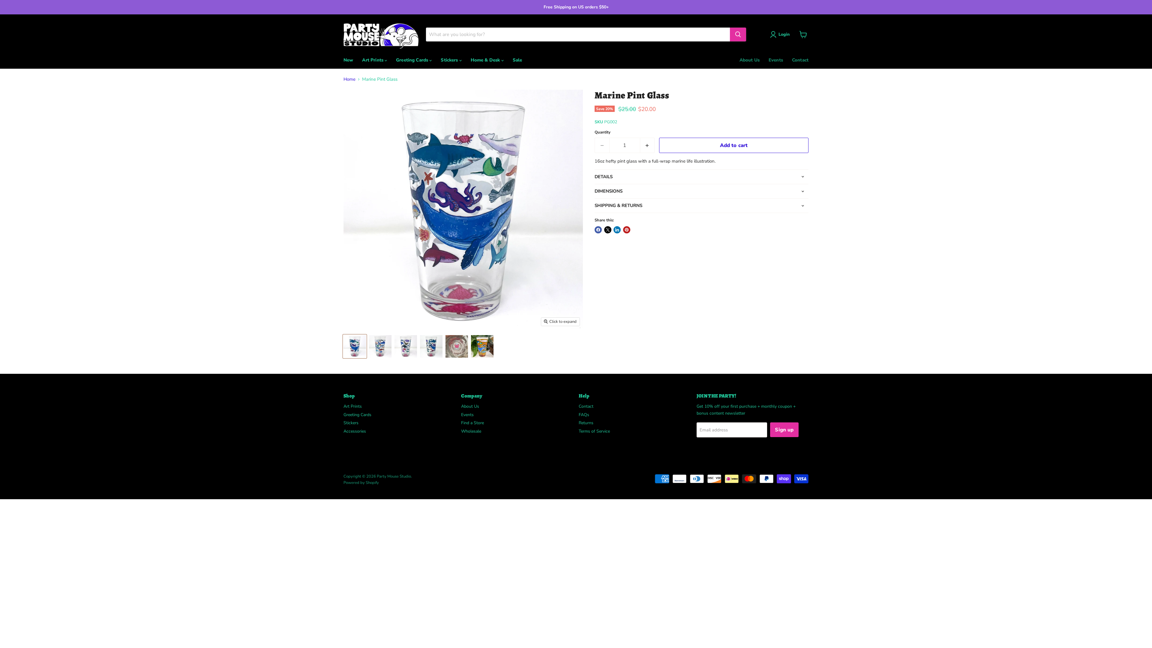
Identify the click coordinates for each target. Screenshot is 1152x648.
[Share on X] (607, 229)
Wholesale (471, 431)
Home (350, 79)
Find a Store (472, 423)
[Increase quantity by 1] (647, 145)
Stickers (450, 60)
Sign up (784, 429)
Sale (517, 60)
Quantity (602, 132)
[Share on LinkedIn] (617, 229)
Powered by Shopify (361, 482)
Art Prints (373, 60)
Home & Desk (486, 60)
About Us (750, 60)
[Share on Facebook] (598, 229)
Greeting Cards (412, 60)
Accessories (355, 431)
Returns (586, 423)
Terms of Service (594, 431)
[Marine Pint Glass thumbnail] (355, 346)
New (348, 60)
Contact (800, 60)
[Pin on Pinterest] (626, 229)
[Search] (738, 34)
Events (776, 60)
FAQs (584, 415)
